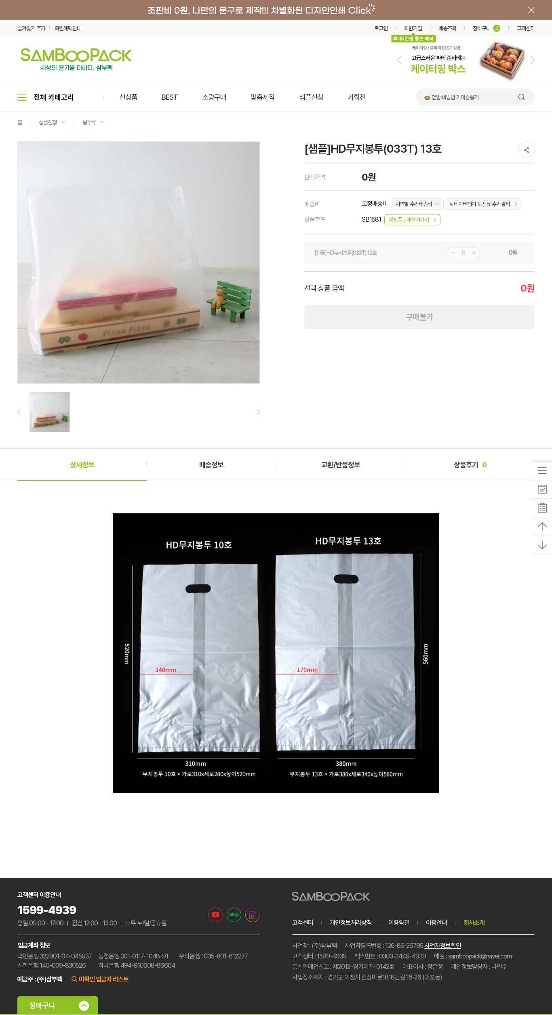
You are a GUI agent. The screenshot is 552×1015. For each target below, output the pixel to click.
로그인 (381, 28)
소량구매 (214, 97)
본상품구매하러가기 (409, 219)
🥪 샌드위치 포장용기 (446, 97)
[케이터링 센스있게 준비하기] (466, 81)
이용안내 (436, 923)
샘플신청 (311, 97)
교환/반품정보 (340, 464)
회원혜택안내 (68, 28)
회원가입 (413, 28)
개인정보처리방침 (351, 923)
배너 (276, 10)
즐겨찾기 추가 (31, 28)
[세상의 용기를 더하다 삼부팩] (76, 68)
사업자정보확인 (442, 946)
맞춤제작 (263, 97)
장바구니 (485, 28)
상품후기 (470, 464)
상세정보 (82, 464)
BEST (170, 97)
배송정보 (211, 464)
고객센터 (526, 28)
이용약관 (398, 923)
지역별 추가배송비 (413, 204)
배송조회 (447, 28)
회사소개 (474, 923)
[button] (399, 59)
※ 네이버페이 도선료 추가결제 (479, 204)
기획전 (357, 97)
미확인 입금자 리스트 (104, 979)
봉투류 (89, 122)
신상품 (128, 97)
